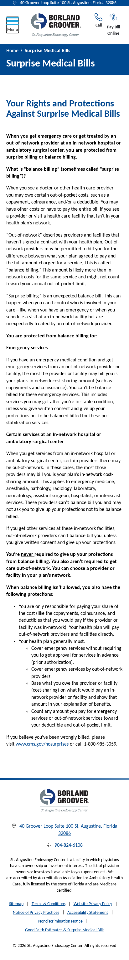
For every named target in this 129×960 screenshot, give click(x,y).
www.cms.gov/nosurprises (42, 744)
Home (12, 50)
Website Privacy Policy (93, 904)
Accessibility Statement (87, 912)
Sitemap (16, 904)
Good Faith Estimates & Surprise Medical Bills (64, 930)
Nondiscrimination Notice (60, 921)
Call (98, 25)
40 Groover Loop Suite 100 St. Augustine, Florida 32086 (68, 3)
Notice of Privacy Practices (36, 912)
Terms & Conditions (48, 904)
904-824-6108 (68, 845)
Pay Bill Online (113, 30)
